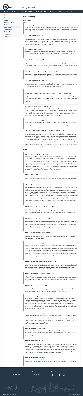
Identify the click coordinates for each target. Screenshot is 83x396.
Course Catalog (7, 27)
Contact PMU (78, 394)
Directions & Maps (37, 374)
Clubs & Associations (41, 11)
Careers (60, 11)
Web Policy (71, 394)
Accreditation (7, 34)
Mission (6, 20)
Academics (14, 11)
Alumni (52, 11)
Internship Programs (8, 29)
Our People (6, 24)
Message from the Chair (9, 22)
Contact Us (69, 11)
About (5, 11)
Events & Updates (17, 374)
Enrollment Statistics (8, 31)
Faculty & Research (27, 11)
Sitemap (74, 394)
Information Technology (66, 15)
